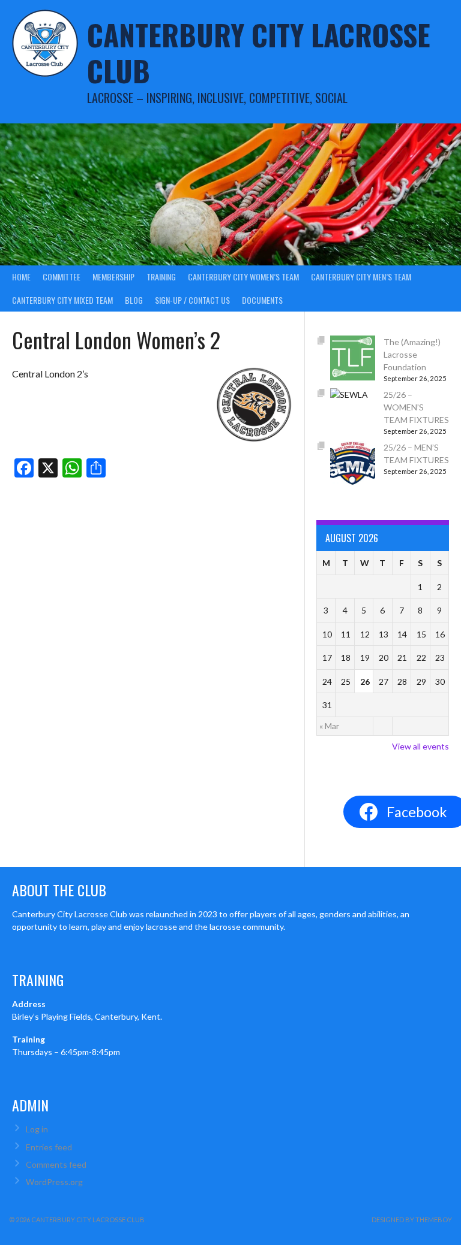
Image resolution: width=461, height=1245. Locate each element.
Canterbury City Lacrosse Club (258, 52)
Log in (37, 1129)
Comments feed (56, 1164)
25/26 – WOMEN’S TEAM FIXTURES (416, 407)
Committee (61, 276)
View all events (420, 746)
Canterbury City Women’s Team (243, 276)
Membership (113, 276)
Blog (134, 300)
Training (161, 276)
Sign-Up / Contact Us (192, 300)
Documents (262, 300)
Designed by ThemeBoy (412, 1219)
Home (21, 276)
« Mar (329, 726)
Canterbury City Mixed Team (62, 300)
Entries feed (49, 1147)
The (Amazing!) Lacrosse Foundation (412, 354)
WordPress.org (54, 1182)
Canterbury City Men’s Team (361, 276)
